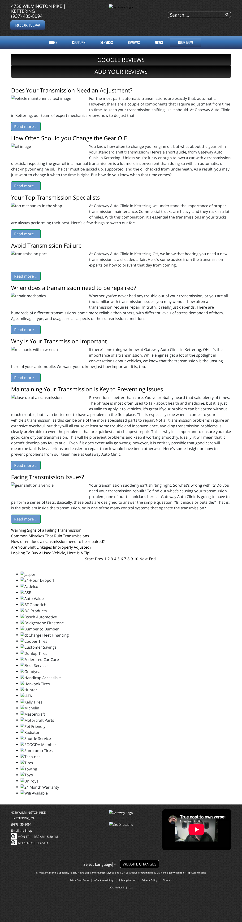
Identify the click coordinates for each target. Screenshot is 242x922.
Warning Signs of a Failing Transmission (46, 530)
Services (106, 42)
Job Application (127, 880)
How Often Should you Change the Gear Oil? (69, 138)
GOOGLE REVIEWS (121, 60)
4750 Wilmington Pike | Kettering (38, 8)
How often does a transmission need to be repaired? (58, 541)
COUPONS (78, 42)
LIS (131, 887)
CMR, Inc (161, 872)
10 (136, 558)
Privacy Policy (149, 880)
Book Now (27, 25)
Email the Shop (21, 830)
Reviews (134, 42)
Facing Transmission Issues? (47, 477)
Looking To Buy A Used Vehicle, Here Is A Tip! (50, 552)
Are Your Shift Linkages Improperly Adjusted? (51, 547)
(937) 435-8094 (27, 16)
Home (53, 42)
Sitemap (167, 880)
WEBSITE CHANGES (139, 864)
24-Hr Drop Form (79, 880)
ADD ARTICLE (116, 887)
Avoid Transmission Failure (46, 245)
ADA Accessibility (103, 880)
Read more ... (26, 126)
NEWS (159, 42)
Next (143, 558)
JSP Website (175, 872)
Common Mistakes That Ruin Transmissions (50, 535)
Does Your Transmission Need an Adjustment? (71, 90)
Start (89, 558)
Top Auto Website (196, 872)
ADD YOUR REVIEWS (121, 71)
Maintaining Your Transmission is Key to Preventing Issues (87, 389)
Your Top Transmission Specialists (55, 197)
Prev (99, 558)
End (152, 558)
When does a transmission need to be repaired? (73, 288)
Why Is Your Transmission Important (59, 341)
